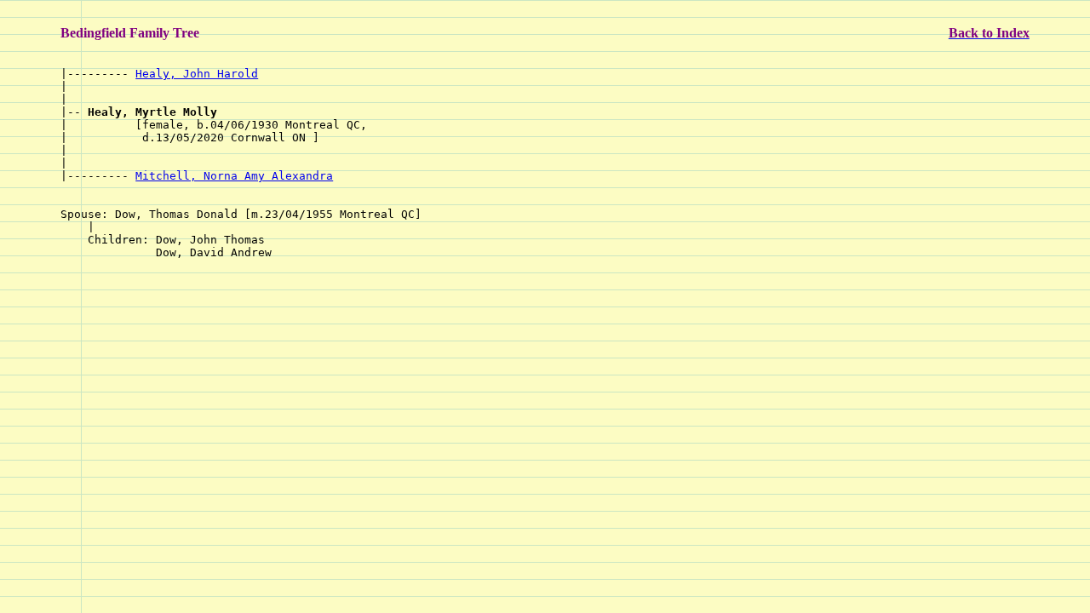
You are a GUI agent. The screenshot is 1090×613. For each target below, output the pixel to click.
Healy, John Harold (196, 73)
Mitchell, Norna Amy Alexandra (234, 175)
